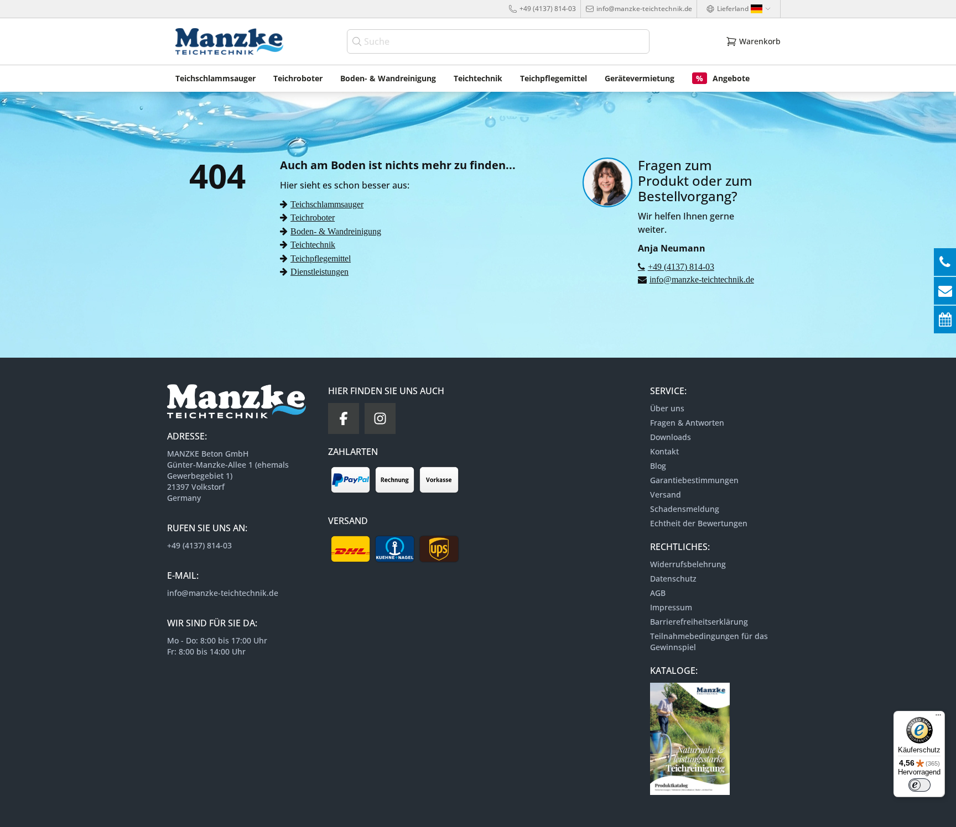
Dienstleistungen (319, 271)
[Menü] (938, 717)
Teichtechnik (312, 244)
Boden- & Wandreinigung (335, 231)
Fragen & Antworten (687, 422)
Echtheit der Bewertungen (698, 523)
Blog (658, 465)
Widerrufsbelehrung (688, 564)
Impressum (671, 607)
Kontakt (664, 451)
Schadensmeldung (684, 509)
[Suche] (358, 41)
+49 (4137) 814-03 (547, 8)
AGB (658, 593)
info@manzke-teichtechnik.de (644, 8)
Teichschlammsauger (326, 204)
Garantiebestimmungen (694, 480)
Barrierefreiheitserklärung (699, 621)
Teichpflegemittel (320, 258)
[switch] (919, 785)
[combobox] (498, 41)
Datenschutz (673, 578)
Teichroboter (312, 217)
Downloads (670, 437)
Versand (665, 494)
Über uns (667, 408)
